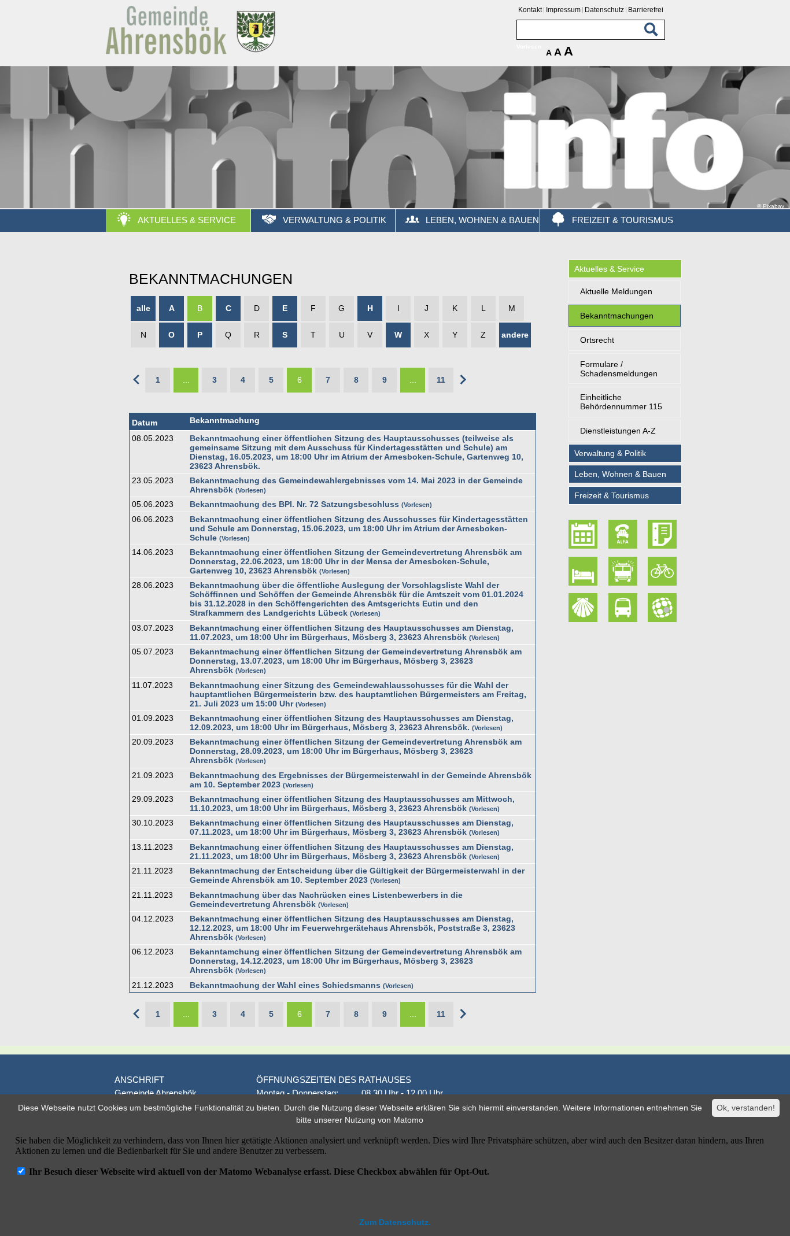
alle (143, 308)
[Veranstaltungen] (584, 534)
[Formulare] (663, 534)
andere (515, 334)
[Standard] (192, 52)
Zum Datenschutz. (395, 1222)
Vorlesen (251, 490)
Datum (144, 422)
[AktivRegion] (663, 571)
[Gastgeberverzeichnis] (584, 571)
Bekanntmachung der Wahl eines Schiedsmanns (285, 985)
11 (441, 379)
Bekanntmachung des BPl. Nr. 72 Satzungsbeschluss (294, 504)
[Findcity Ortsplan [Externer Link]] (663, 608)
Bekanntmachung (225, 420)
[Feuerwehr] (624, 571)
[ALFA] (624, 534)
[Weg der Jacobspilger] (584, 608)
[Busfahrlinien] (624, 608)
